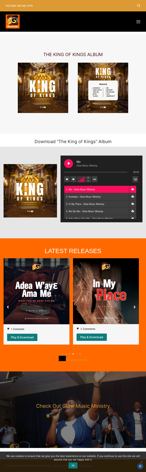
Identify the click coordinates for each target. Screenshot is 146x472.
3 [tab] (69, 354)
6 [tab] (80, 354)
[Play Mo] (68, 163)
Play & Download (22, 337)
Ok (73, 465)
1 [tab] (62, 354)
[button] (132, 189)
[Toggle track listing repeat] (94, 179)
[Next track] (73, 179)
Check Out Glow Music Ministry (73, 406)
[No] (141, 462)
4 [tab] (73, 354)
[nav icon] (138, 21)
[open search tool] (138, 5)
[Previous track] (67, 179)
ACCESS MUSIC (76, 360)
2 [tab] (66, 354)
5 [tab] (76, 354)
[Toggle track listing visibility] (135, 179)
